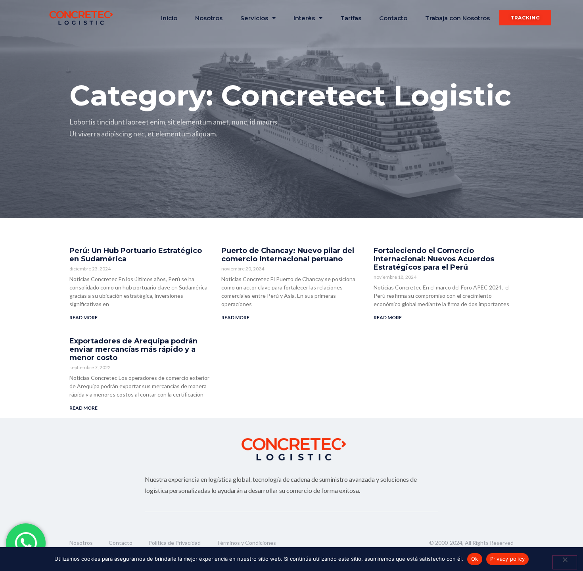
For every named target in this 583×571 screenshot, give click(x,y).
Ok (474, 559)
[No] (564, 562)
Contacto (393, 18)
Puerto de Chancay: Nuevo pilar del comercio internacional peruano (287, 254)
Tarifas (350, 18)
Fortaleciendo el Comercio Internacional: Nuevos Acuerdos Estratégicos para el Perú (434, 259)
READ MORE (83, 317)
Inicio (169, 18)
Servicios (254, 18)
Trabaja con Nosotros (457, 18)
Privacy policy (507, 559)
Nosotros (208, 18)
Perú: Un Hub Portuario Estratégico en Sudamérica (135, 254)
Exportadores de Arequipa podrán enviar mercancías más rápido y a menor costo (133, 349)
